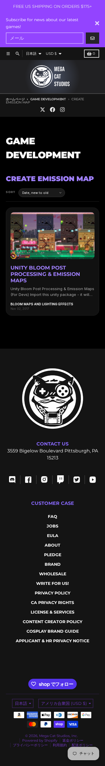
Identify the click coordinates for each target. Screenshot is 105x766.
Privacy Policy (52, 593)
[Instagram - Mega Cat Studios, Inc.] (62, 109)
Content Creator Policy (52, 621)
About (52, 545)
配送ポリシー (82, 745)
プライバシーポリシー (30, 745)
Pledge (52, 554)
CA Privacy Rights (52, 602)
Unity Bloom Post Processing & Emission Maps (45, 274)
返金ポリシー (72, 740)
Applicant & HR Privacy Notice (52, 640)
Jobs (52, 526)
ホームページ (15, 99)
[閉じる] (97, 23)
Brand (53, 564)
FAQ (52, 516)
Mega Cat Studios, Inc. (58, 736)
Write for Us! (52, 583)
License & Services (52, 612)
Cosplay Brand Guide (53, 631)
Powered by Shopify (39, 740)
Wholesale (52, 573)
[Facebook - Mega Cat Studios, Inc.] (52, 109)
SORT (10, 192)
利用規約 (60, 745)
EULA (52, 535)
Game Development (48, 99)
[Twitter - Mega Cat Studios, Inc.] (42, 109)
